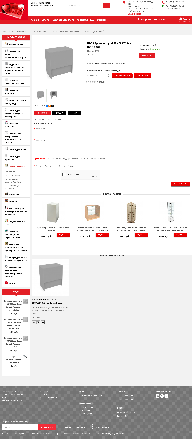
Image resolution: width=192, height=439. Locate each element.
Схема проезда (134, 14)
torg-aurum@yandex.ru (127, 412)
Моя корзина (102, 427)
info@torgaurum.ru (136, 11)
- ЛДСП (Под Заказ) (12, 175)
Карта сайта (122, 416)
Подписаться (47, 427)
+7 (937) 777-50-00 (175, 1)
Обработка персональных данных (75, 433)
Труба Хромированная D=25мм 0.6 (13, 359)
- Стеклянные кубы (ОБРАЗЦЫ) (12, 187)
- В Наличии (10, 171)
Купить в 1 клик (143, 75)
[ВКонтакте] (47, 106)
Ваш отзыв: (41, 140)
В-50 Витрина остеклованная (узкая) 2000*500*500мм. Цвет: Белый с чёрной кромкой (170, 230)
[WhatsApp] (166, 396)
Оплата (74, 113)
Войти (68, 427)
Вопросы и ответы (50, 397)
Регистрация (80, 427)
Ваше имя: (40, 128)
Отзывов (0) (42, 113)
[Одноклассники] (49, 106)
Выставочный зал (11, 391)
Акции (43, 394)
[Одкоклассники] (162, 396)
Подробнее (63, 235)
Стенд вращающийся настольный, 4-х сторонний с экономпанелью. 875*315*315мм (131, 230)
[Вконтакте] (157, 396)
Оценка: (39, 166)
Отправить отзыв (180, 184)
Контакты (45, 391)
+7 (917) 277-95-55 (175, 5)
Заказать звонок (173, 8)
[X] (52, 106)
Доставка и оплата (12, 400)
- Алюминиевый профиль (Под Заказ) (13, 180)
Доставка (59, 113)
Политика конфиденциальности (110, 433)
